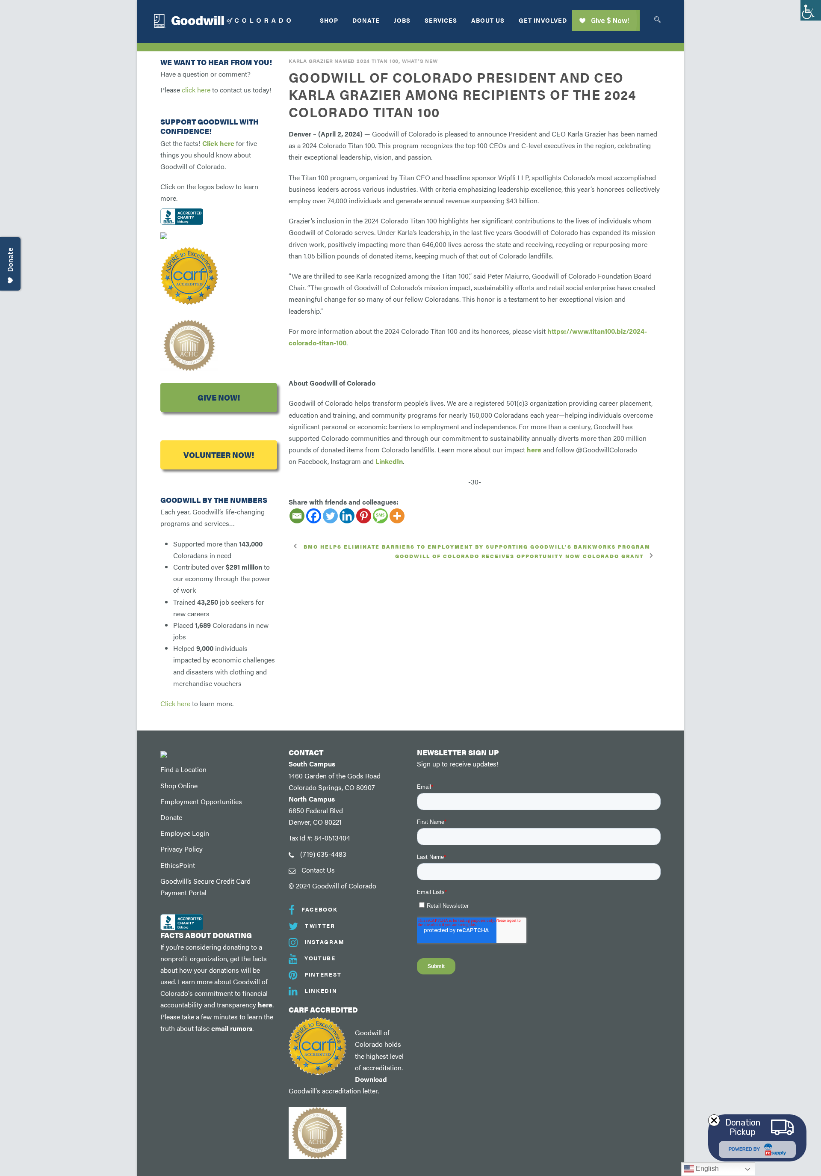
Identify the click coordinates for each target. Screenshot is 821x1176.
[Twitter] (330, 515)
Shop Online (179, 785)
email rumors (231, 1028)
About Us (488, 20)
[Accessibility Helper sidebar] (810, 10)
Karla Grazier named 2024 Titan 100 (344, 61)
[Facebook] (313, 515)
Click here (218, 143)
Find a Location (183, 769)
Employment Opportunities (201, 801)
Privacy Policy (181, 849)
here (265, 1005)
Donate (366, 20)
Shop (329, 20)
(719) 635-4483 (323, 854)
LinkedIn (389, 461)
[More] (397, 515)
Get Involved (543, 20)
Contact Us (318, 870)
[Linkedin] (347, 515)
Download (371, 1079)
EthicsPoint (177, 865)
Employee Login (184, 833)
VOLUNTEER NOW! (218, 454)
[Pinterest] (363, 515)
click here (196, 90)
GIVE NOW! (219, 397)
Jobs (402, 20)
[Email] (296, 515)
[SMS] (380, 515)
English (706, 1168)
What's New (420, 61)
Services (441, 20)
